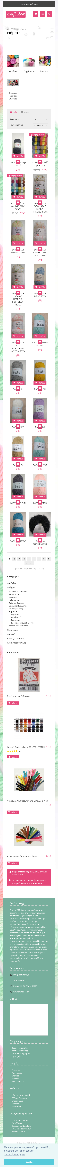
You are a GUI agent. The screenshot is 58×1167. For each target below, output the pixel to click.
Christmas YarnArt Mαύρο (40, 542)
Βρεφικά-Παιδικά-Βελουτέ (12, 96)
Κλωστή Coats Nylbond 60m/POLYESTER (26, 747)
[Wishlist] (18, 162)
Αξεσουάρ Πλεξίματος (18, 625)
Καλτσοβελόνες (16, 608)
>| (31, 563)
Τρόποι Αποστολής (20, 1048)
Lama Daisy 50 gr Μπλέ (18, 164)
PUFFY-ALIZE (14, 594)
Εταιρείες (16, 1070)
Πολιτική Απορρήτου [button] (15, 1154)
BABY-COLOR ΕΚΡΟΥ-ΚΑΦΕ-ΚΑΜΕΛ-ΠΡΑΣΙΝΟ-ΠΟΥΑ (40, 207)
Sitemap (15, 1078)
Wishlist (15, 1075)
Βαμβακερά (29, 71)
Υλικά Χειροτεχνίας (16, 642)
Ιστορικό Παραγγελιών (21, 1128)
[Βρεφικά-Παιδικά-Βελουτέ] (13, 83)
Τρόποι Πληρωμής (20, 1050)
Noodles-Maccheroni (18, 591)
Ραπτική (11, 634)
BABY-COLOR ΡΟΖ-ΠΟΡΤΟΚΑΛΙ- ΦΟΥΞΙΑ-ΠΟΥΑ (18, 346)
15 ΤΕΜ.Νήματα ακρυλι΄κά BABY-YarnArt (18, 206)
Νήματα (23, 29)
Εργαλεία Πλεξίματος (18, 606)
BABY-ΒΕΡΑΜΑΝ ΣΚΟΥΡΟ (40, 344)
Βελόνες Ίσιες (15, 600)
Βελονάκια (13, 597)
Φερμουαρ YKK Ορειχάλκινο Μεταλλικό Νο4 (27, 800)
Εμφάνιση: (14, 119)
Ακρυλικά (13, 71)
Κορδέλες (11, 583)
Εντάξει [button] (29, 1162)
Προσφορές (13, 629)
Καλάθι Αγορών (18, 1131)
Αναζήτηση (16, 1106)
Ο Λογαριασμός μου (29, 4)
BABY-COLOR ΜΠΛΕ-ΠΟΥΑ (40, 295)
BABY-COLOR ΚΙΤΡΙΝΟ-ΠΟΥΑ (18, 251)
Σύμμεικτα (45, 71)
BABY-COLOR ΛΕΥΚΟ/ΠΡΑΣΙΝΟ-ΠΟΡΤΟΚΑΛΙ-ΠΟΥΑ (18, 299)
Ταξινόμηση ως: (16, 124)
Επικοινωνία (17, 1101)
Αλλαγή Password (19, 1098)
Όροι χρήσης (17, 1056)
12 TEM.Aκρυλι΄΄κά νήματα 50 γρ (40, 164)
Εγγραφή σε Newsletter (22, 1126)
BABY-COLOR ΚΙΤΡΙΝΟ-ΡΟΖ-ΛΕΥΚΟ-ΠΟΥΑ (40, 252)
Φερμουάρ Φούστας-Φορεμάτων (22, 856)
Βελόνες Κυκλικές (16, 603)
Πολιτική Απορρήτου (21, 1053)
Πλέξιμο (14, 29)
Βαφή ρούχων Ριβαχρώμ (18, 696)
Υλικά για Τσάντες (16, 638)
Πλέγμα (16, 112)
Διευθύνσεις (17, 1123)
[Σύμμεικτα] (45, 61)
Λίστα (26, 112)
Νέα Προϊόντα (18, 1081)
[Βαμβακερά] (29, 61)
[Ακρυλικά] (13, 61)
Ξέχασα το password (21, 1095)
